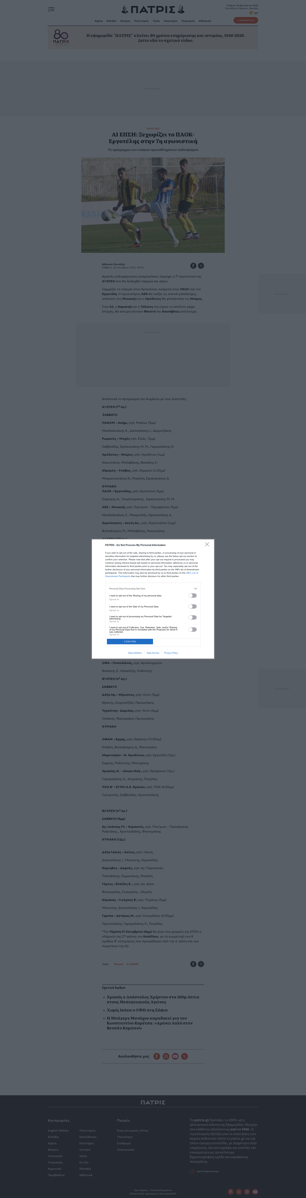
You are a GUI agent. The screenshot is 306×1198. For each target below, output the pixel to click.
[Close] (208, 545)
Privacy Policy (171, 653)
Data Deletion (135, 653)
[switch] (192, 595)
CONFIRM (130, 641)
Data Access (153, 653)
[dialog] (153, 599)
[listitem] (153, 588)
